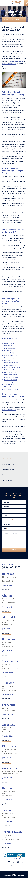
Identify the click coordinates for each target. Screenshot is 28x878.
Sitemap (6, 875)
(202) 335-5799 (7, 673)
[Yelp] (22, 862)
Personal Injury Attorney (16, 61)
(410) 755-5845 (7, 758)
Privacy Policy (21, 875)
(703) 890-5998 (7, 736)
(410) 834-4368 (7, 821)
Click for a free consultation (14, 19)
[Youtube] (11, 865)
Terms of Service (13, 875)
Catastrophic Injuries (8, 469)
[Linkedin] (13, 862)
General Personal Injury (8, 464)
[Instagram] (18, 862)
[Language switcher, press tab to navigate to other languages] (6, 3)
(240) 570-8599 (7, 714)
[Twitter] (9, 862)
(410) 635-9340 (7, 651)
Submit (14, 550)
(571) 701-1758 (7, 629)
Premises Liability (7, 480)
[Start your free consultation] (26, 3)
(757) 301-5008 (7, 843)
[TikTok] (16, 865)
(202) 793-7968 (7, 585)
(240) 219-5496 (7, 778)
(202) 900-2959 (7, 694)
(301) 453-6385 (7, 607)
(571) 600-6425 (7, 800)
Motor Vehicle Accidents (9, 475)
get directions (6, 589)
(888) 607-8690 (16, 4)
